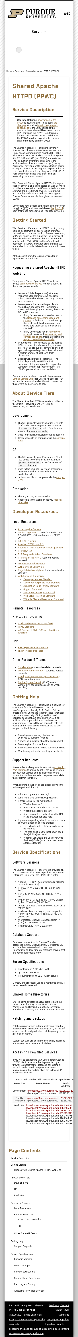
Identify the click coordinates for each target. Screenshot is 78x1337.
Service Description (20, 1158)
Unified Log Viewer (27, 532)
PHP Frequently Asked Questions (35, 554)
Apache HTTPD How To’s (31, 544)
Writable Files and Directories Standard (43, 599)
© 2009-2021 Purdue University (25, 1314)
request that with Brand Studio (38, 339)
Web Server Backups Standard (39, 592)
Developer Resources (21, 1203)
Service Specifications (22, 1254)
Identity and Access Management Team (38, 676)
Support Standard (32, 589)
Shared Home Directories (27, 1278)
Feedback (54, 1305)
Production (19, 1195)
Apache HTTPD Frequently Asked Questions (40, 547)
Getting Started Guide (24, 378)
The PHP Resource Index (30, 650)
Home (9, 71)
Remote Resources (23, 1214)
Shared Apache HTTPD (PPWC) (42, 71)
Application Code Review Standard (41, 585)
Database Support (23, 1265)
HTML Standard (26, 626)
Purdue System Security (30, 682)
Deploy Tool (57, 208)
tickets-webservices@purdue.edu (26, 1333)
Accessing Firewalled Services (29, 1290)
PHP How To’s (25, 550)
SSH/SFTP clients (27, 541)
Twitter (38, 62)
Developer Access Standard (37, 579)
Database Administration (30, 670)
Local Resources (22, 1208)
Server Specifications (24, 1271)
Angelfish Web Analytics (30, 570)
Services (19, 71)
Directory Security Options (31, 563)
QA (15, 1189)
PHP (20, 1225)
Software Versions (23, 1259)
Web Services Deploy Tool (31, 566)
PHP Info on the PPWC (29, 557)
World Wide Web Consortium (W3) (35, 623)
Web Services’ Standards (31, 576)
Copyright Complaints (58, 1319)
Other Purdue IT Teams (25, 1233)
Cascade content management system (41, 319)
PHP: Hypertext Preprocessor (33, 647)
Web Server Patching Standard (39, 595)
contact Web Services (31, 283)
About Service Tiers (20, 1177)
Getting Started (18, 1164)
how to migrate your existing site (37, 126)
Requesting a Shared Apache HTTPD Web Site (37, 1169)
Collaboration (25, 667)
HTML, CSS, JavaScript (29, 1219)
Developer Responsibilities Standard (41, 582)
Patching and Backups (25, 1284)
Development (21, 1182)
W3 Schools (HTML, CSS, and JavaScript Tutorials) (38, 631)
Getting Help (17, 1241)
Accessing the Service (29, 529)
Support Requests (23, 1246)
